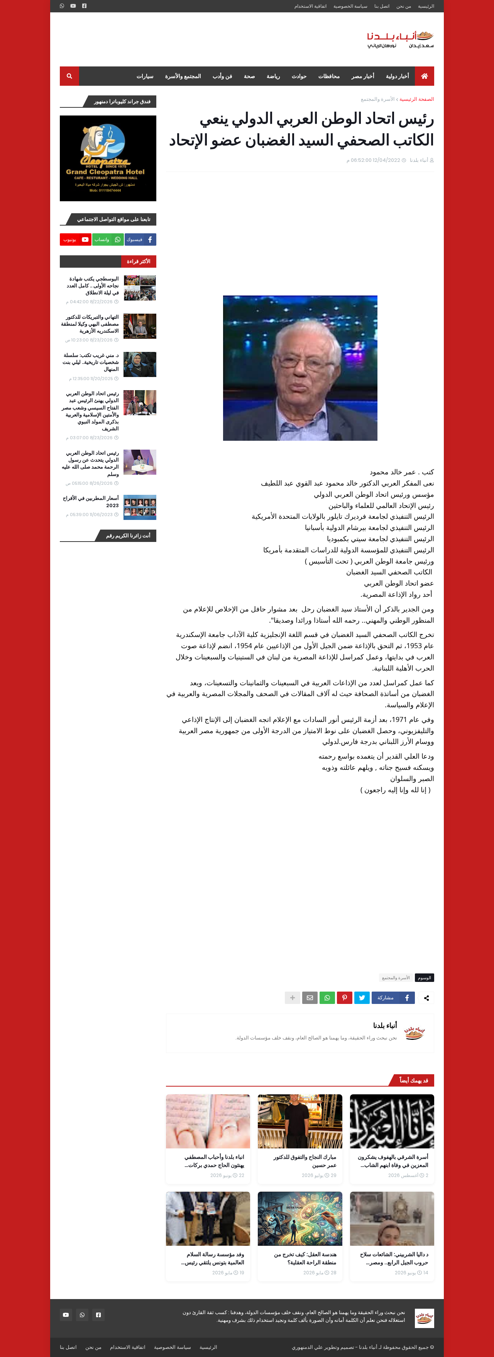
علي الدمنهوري (307, 1347)
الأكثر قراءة (139, 261)
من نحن (403, 6)
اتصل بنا (381, 6)
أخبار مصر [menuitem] (363, 76)
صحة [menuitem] (249, 76)
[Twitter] (362, 998)
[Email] (310, 998)
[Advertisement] (200, 39)
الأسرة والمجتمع (378, 99)
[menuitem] (424, 76)
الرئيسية (426, 6)
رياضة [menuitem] (273, 76)
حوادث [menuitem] (299, 76)
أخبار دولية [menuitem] (397, 76)
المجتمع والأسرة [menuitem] (183, 76)
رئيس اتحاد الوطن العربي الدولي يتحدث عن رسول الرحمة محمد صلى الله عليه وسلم (90, 464)
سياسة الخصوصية (350, 6)
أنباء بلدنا (385, 1025)
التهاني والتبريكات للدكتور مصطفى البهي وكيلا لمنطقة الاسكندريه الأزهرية (90, 324)
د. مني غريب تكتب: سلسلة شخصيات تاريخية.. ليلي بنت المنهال (91, 362)
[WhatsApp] (327, 998)
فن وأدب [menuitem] (222, 76)
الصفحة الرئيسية (416, 99)
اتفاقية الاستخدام (310, 6)
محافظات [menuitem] (329, 76)
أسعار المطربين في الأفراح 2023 (91, 502)
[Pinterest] (344, 998)
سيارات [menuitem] (145, 76)
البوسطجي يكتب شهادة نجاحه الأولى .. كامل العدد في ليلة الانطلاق (93, 285)
